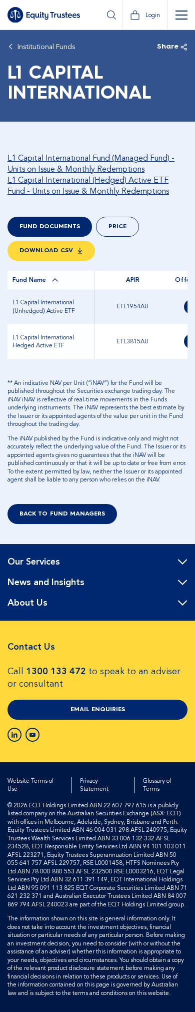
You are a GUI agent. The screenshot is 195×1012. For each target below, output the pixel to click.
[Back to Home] (44, 15)
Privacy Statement (94, 785)
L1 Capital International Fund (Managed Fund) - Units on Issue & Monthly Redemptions (91, 164)
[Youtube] (33, 735)
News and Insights (46, 583)
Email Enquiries (97, 710)
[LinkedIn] (15, 735)
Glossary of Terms (157, 785)
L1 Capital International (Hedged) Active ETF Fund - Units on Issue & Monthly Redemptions (88, 186)
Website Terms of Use (31, 785)
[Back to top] (179, 576)
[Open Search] (111, 15)
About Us (28, 603)
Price (117, 227)
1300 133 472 (56, 671)
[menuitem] (98, 562)
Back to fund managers (62, 514)
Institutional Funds (46, 47)
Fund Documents (50, 227)
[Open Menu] (181, 15)
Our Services (34, 562)
